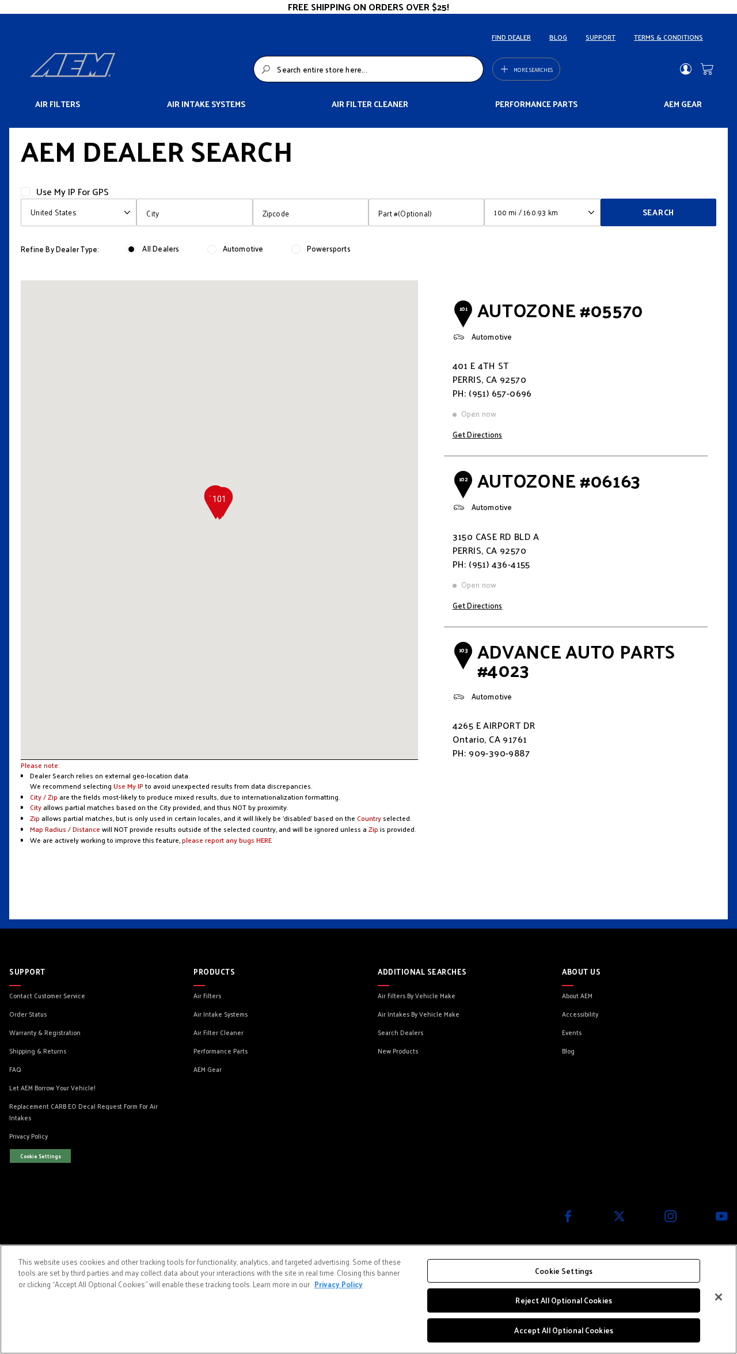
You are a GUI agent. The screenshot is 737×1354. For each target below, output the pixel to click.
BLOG (558, 37)
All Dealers (160, 248)
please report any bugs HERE (227, 840)
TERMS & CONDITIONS (668, 37)
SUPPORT (601, 37)
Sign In (685, 69)
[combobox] (368, 69)
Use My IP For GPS (72, 191)
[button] (219, 505)
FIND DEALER (511, 37)
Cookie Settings (40, 1156)
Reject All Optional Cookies (563, 1300)
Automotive (243, 248)
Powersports (329, 248)
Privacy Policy (338, 1284)
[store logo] (138, 69)
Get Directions (478, 434)
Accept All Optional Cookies (563, 1330)
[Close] (718, 1297)
